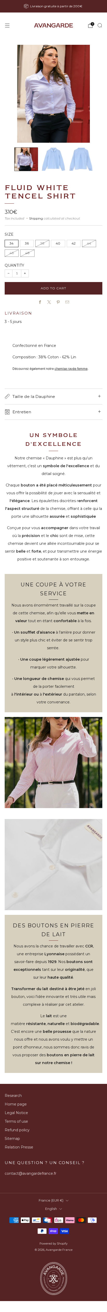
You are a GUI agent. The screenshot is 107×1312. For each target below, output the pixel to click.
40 (58, 243)
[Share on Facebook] (40, 302)
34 (12, 243)
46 (12, 253)
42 (74, 243)
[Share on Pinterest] (58, 302)
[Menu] (7, 25)
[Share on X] (49, 302)
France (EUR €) (51, 1200)
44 (89, 243)
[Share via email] (67, 302)
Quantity (14, 265)
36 (27, 243)
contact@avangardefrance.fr (30, 1173)
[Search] (99, 25)
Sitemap (12, 1138)
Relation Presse (19, 1147)
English (51, 1209)
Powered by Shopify (53, 1243)
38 (42, 243)
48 (27, 253)
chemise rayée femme (71, 369)
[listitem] (54, 6)
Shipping (36, 218)
